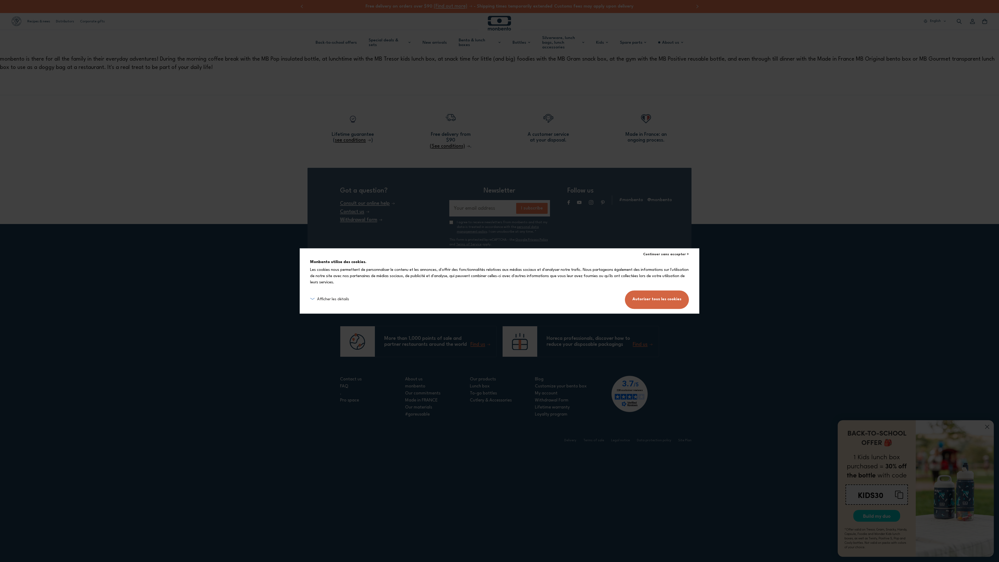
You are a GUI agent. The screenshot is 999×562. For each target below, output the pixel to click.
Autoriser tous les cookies (656, 300)
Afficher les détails (333, 300)
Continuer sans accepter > (666, 254)
